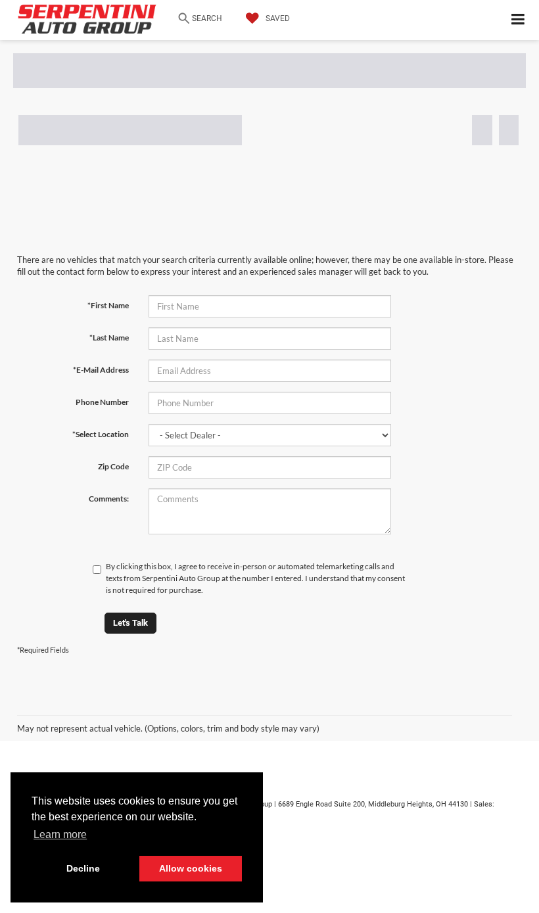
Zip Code (113, 466)
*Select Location (100, 434)
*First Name (108, 305)
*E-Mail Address (101, 370)
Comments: (109, 498)
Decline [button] (83, 868)
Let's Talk (130, 623)
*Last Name (109, 337)
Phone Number (102, 402)
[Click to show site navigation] (518, 20)
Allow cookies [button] (190, 868)
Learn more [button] (60, 834)
